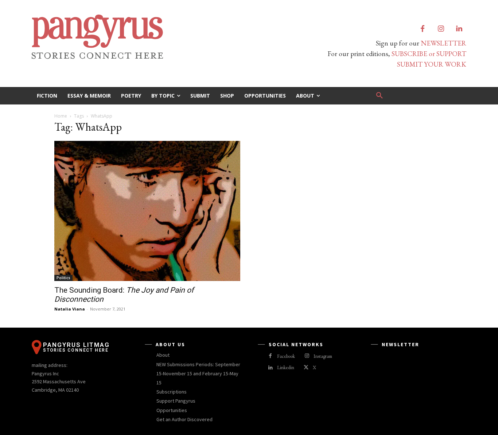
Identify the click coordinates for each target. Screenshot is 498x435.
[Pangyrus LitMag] (136, 37)
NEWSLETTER (443, 43)
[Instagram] (440, 29)
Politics (63, 277)
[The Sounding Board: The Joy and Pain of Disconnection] (147, 211)
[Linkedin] (459, 29)
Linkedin (285, 367)
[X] (306, 367)
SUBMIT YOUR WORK (431, 64)
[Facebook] (422, 29)
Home (60, 116)
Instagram (323, 356)
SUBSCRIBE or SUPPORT (429, 53)
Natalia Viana (69, 309)
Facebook (286, 356)
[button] (379, 95)
